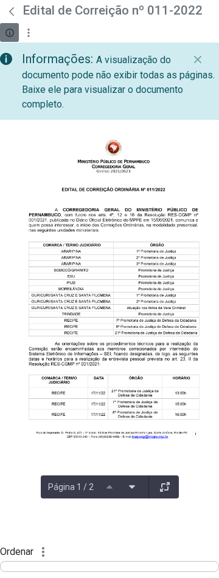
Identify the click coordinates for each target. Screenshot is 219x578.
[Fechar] (197, 59)
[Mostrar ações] (28, 32)
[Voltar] (11, 11)
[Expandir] (164, 486)
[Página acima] (109, 486)
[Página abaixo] (132, 486)
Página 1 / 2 (71, 487)
